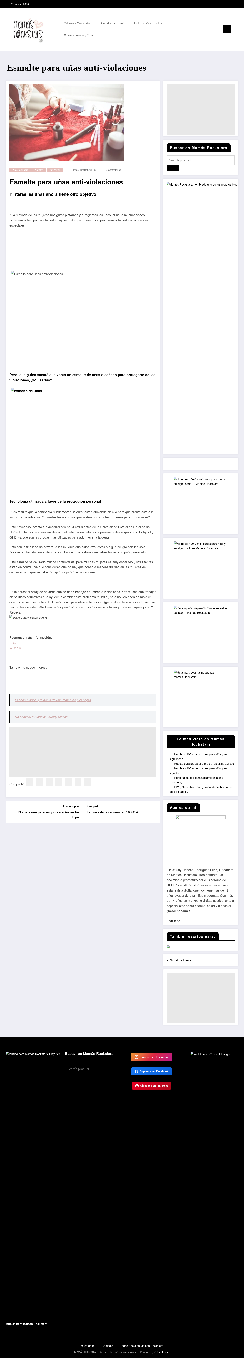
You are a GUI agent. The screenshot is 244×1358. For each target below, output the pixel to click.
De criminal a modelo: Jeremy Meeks (41, 716)
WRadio (15, 647)
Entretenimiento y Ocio (78, 35)
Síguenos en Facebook (154, 1071)
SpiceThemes (162, 1352)
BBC (12, 642)
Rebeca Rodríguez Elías (84, 170)
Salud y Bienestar (112, 23)
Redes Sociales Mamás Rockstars (141, 1346)
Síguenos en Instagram (154, 1056)
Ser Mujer (55, 170)
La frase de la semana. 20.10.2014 (112, 812)
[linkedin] (49, 782)
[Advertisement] (82, 752)
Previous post (71, 806)
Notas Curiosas (20, 170)
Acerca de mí (87, 1346)
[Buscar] (211, 29)
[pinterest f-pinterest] (235, 4)
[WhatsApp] (87, 782)
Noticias (39, 170)
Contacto (107, 1346)
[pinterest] (58, 782)
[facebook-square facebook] (223, 4)
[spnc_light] (217, 29)
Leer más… (175, 920)
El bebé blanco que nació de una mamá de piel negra (53, 700)
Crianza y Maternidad (77, 23)
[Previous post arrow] (10, 812)
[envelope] (68, 782)
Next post (92, 806)
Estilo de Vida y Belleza (149, 23)
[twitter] (39, 782)
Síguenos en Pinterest (154, 1085)
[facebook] (29, 782)
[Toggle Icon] (227, 29)
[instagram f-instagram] (229, 4)
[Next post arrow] (154, 812)
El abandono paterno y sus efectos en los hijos (48, 814)
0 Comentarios (113, 170)
